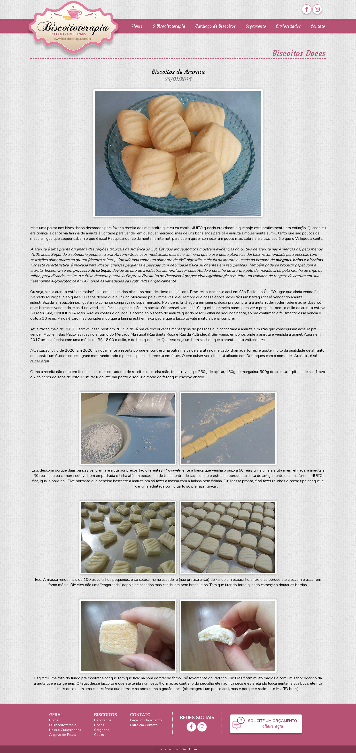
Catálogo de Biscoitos (215, 26)
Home (137, 26)
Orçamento (256, 26)
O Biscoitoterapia (169, 26)
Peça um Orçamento (146, 720)
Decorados (102, 720)
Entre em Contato (144, 724)
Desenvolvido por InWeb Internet (178, 749)
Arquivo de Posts (62, 734)
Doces (99, 724)
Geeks (99, 734)
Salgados (101, 729)
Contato (318, 26)
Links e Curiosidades (65, 729)
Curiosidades (288, 26)
